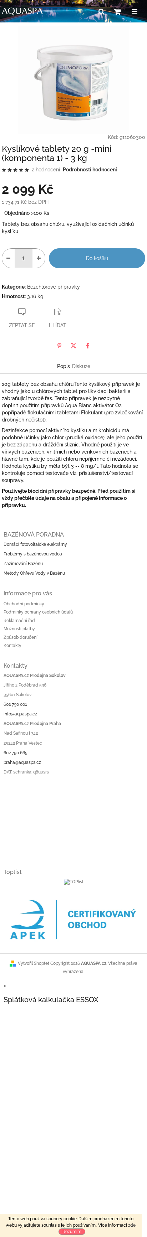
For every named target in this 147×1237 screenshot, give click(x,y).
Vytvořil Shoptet (33, 963)
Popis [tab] (63, 366)
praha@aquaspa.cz (22, 762)
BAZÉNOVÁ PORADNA (34, 534)
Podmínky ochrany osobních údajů (38, 612)
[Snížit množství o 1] (8, 258)
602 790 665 (15, 752)
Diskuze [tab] (81, 366)
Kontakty (12, 645)
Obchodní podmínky (24, 603)
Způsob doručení (20, 637)
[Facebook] (87, 345)
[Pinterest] (59, 345)
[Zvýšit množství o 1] (38, 258)
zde (132, 1225)
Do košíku (97, 258)
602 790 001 (15, 704)
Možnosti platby (19, 628)
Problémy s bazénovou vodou (33, 554)
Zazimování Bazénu (23, 563)
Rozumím (71, 1231)
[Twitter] (73, 345)
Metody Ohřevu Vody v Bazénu (34, 573)
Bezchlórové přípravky (53, 287)
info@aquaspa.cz (20, 713)
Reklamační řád (19, 620)
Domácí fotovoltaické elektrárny (35, 544)
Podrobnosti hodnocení (90, 169)
